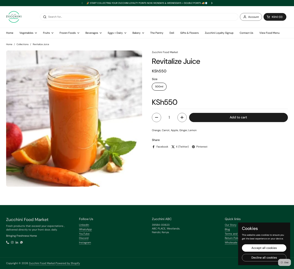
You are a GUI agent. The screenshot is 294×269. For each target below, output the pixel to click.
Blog (227, 229)
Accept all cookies (264, 248)
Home (9, 44)
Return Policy (233, 238)
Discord (84, 238)
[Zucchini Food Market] (13, 17)
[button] (275, 17)
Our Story (230, 225)
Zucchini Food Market (42, 263)
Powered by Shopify (68, 263)
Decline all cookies (264, 257)
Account (253, 17)
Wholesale (231, 242)
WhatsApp (85, 229)
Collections (22, 44)
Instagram (85, 242)
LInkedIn (84, 225)
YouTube (84, 233)
